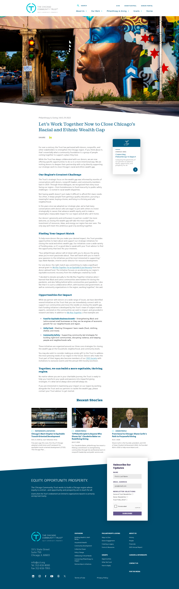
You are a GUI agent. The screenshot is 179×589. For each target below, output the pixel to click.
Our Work (79, 533)
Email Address (120, 482)
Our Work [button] (95, 11)
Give (118, 6)
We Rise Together (74, 312)
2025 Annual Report (135, 547)
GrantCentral (130, 6)
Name (115, 472)
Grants (105, 555)
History (131, 537)
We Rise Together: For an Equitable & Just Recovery (72, 267)
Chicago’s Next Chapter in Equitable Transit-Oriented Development (48, 435)
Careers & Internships (138, 555)
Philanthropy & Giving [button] (117, 11)
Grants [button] (136, 11)
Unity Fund (48, 328)
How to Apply (106, 565)
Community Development (83, 546)
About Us (132, 533)
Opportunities (106, 559)
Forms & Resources (108, 547)
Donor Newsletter (119, 497)
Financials (132, 544)
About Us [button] (80, 11)
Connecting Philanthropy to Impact (125, 155)
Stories (149, 11)
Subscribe (127, 513)
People (131, 541)
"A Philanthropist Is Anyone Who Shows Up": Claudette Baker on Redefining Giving (87, 436)
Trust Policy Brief (119, 500)
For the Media (134, 571)
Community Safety (51, 335)
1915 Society (91, 358)
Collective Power (80, 549)
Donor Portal (147, 6)
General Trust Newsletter (122, 494)
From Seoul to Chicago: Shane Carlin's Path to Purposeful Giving (129, 435)
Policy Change (79, 552)
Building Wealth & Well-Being (82, 538)
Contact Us (133, 563)
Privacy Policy (102, 578)
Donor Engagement (108, 541)
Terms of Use (80, 578)
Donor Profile (80, 431)
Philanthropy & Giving (48, 118)
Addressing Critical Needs (83, 556)
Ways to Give (106, 537)
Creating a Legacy (108, 544)
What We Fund (107, 562)
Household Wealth (81, 543)
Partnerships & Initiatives (45, 431)
